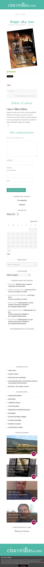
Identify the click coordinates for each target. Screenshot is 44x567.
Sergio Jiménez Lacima (15, 427)
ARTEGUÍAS (12, 399)
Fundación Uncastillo (14, 420)
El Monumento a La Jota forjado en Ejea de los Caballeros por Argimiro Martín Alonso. (20, 304)
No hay (12, 91)
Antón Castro (12, 370)
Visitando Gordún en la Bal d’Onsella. (21, 449)
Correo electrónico (11, 170)
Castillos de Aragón (14, 402)
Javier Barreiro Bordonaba (17, 377)
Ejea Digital (11, 413)
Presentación (22, 200)
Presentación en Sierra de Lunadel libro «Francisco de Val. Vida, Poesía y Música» (19, 469)
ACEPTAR (23, 565)
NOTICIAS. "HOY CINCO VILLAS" (18, 386)
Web (8, 180)
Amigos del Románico (15, 395)
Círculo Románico (13, 406)
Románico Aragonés (14, 424)
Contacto (22, 205)
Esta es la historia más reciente (24, 96)
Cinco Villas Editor (18, 25)
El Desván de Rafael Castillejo (17, 416)
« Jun (8, 254)
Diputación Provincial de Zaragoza (19, 409)
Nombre (10, 160)
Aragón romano (13, 374)
